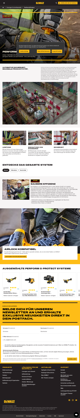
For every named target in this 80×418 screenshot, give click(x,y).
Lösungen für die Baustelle (14, 7)
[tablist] (40, 170)
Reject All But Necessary (44, 51)
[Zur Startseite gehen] (40, 3)
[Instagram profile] (73, 400)
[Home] (3, 7)
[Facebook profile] (69, 400)
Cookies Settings (24, 51)
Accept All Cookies (56, 51)
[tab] (5, 170)
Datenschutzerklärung (37, 358)
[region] (40, 286)
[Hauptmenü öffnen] (4, 3)
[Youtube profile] (76, 400)
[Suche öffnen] (56, 3)
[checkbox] (3, 345)
